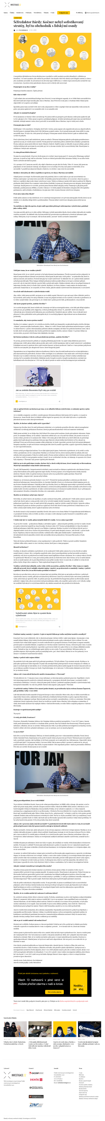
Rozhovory (18, 18)
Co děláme (82, 1077)
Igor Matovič (30, 1010)
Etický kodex (82, 1088)
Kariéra (81, 1079)
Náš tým (81, 1075)
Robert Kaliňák (48, 1010)
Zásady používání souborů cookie (89, 1096)
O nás (80, 1073)
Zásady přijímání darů (85, 1086)
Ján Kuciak (39, 1010)
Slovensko (57, 1010)
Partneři (81, 1083)
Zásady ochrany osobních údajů (88, 1098)
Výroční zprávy (83, 1090)
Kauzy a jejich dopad (85, 1081)
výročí (75, 1010)
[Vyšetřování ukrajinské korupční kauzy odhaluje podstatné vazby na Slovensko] (89, 1029)
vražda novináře (67, 1010)
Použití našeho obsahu (85, 1084)
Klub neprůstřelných (93, 13)
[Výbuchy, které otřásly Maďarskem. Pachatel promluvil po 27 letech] (15, 1029)
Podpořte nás (63, 13)
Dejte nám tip (83, 1092)
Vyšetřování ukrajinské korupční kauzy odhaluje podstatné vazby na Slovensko (89, 1044)
